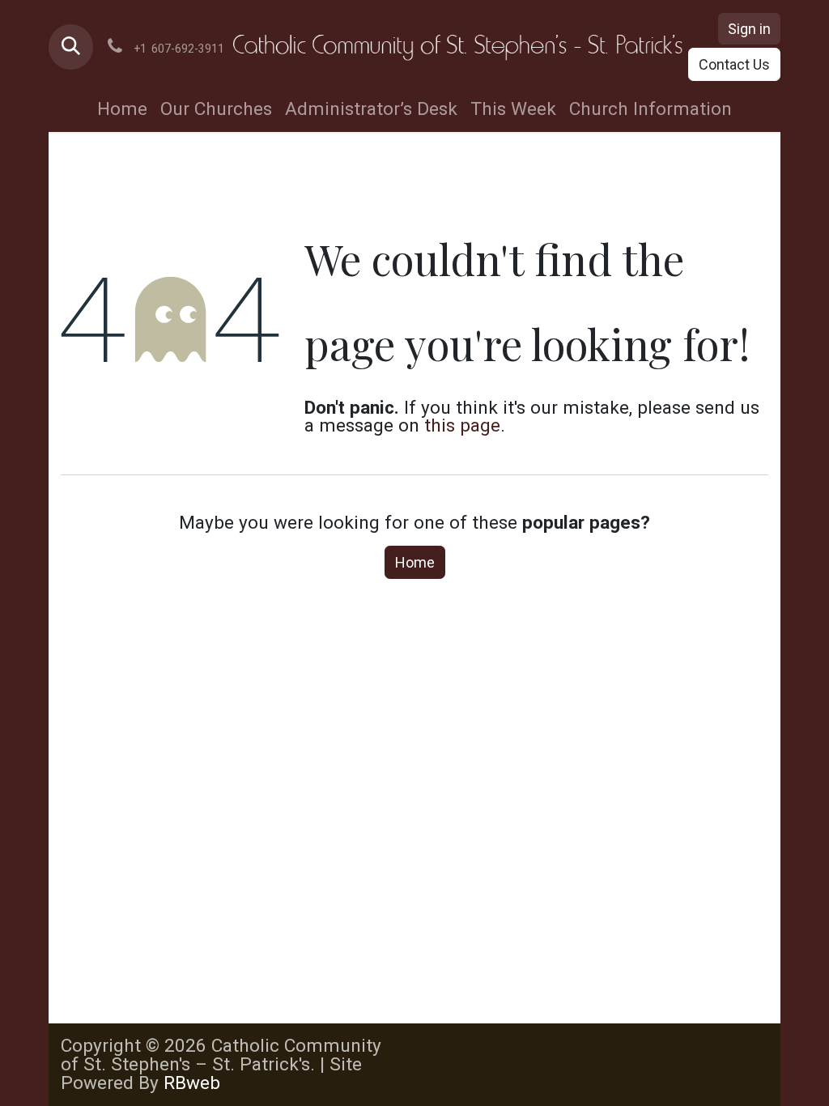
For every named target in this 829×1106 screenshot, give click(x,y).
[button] (71, 46)
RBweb (192, 1083)
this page (462, 425)
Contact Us (734, 64)
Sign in (749, 28)
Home (415, 562)
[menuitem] (122, 109)
